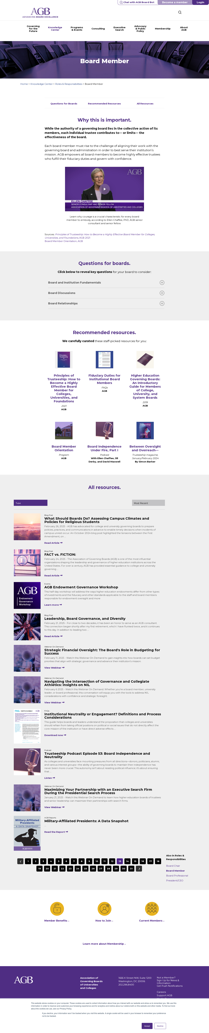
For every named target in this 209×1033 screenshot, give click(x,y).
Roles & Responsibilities (68, 83)
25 (85, 868)
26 (93, 868)
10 (96, 861)
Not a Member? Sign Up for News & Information (168, 980)
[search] (180, 12)
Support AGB (164, 995)
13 (120, 861)
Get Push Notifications (170, 985)
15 (135, 861)
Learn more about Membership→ (104, 943)
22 (62, 868)
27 (100, 868)
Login (200, 2)
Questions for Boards (63, 103)
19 (39, 868)
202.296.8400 (126, 984)
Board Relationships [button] (63, 303)
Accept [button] (147, 1026)
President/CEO (174, 880)
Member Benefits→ (57, 920)
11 (104, 861)
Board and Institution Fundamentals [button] (74, 282)
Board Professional (177, 875)
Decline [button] (160, 1026)
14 (127, 861)
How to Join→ (104, 920)
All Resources (145, 103)
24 (77, 868)
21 (55, 868)
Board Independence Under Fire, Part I (104, 448)
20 (47, 868)
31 (131, 868)
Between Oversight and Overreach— (145, 448)
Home (24, 83)
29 (116, 868)
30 (123, 868)
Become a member (175, 2)
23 (70, 868)
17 (150, 861)
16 (142, 861)
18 (158, 861)
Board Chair (173, 865)
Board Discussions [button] (61, 293)
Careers (161, 992)
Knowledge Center (41, 83)
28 (108, 868)
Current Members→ (152, 920)
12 (112, 861)
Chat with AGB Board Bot (138, 2)
